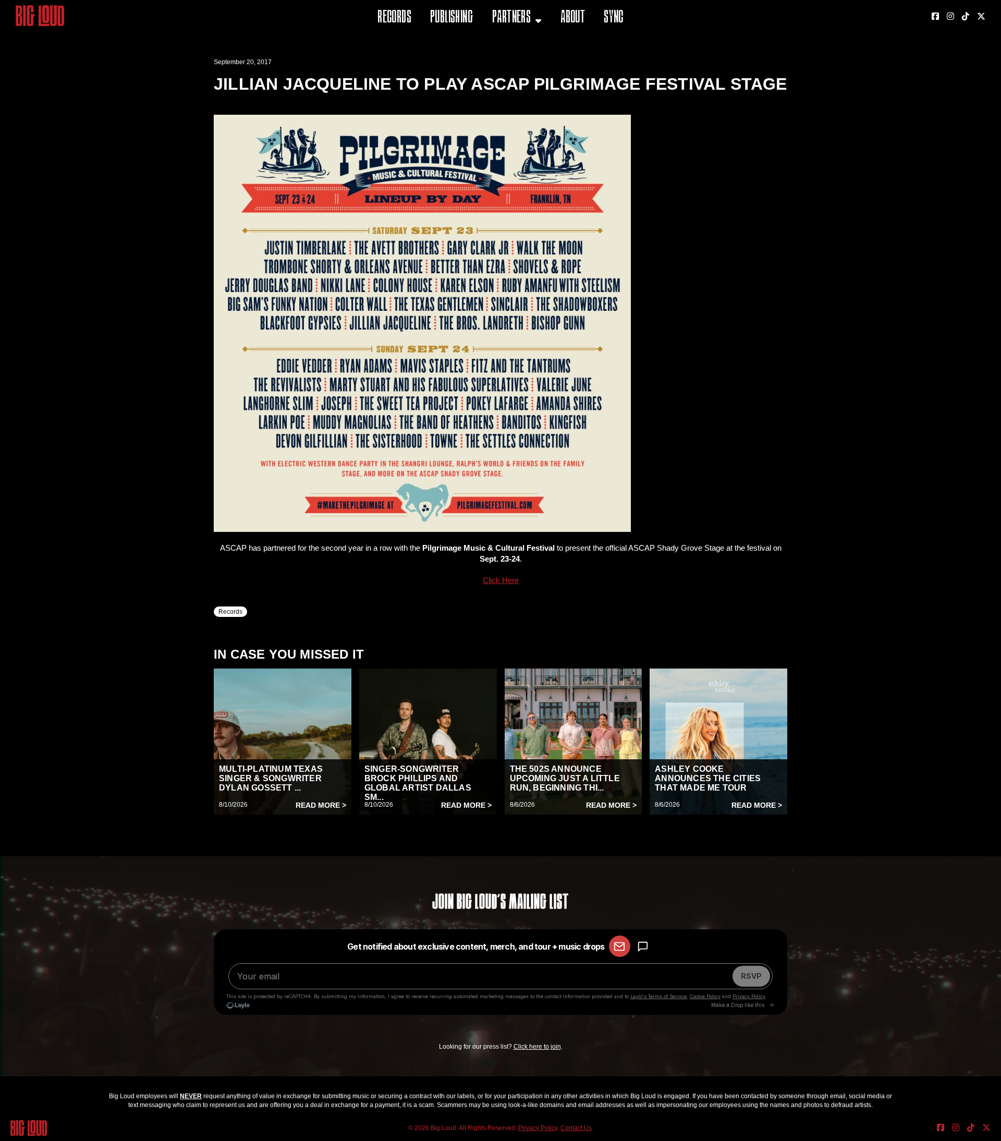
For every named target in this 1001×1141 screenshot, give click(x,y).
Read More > (321, 805)
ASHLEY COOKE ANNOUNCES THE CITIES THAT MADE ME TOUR (708, 778)
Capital (507, 70)
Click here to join (537, 1046)
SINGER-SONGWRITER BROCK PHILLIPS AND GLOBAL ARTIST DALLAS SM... (417, 783)
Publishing (451, 18)
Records (394, 18)
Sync (614, 18)
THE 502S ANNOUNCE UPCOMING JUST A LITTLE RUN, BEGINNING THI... (565, 778)
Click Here (501, 580)
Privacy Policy (537, 1128)
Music (504, 44)
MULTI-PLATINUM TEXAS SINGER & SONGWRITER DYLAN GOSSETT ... (271, 778)
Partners (511, 18)
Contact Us (576, 1128)
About (572, 18)
